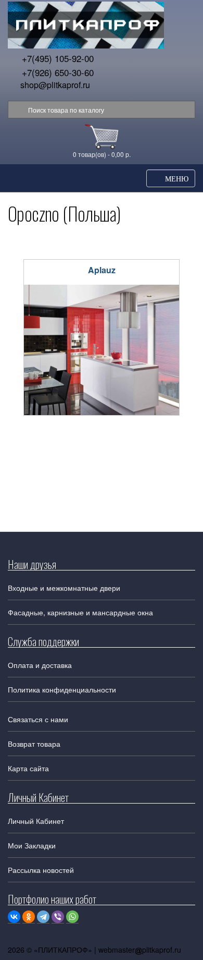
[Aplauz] (101, 350)
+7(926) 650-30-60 (58, 72)
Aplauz (102, 270)
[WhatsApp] (72, 916)
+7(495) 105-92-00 (58, 58)
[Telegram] (43, 916)
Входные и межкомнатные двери (64, 587)
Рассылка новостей (41, 870)
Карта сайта (28, 768)
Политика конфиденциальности (62, 689)
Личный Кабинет (36, 821)
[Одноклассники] (28, 916)
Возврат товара (34, 743)
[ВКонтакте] (14, 916)
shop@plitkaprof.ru (55, 85)
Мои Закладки (32, 845)
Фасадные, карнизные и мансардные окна (80, 612)
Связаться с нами (38, 719)
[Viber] (58, 916)
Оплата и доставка (40, 665)
